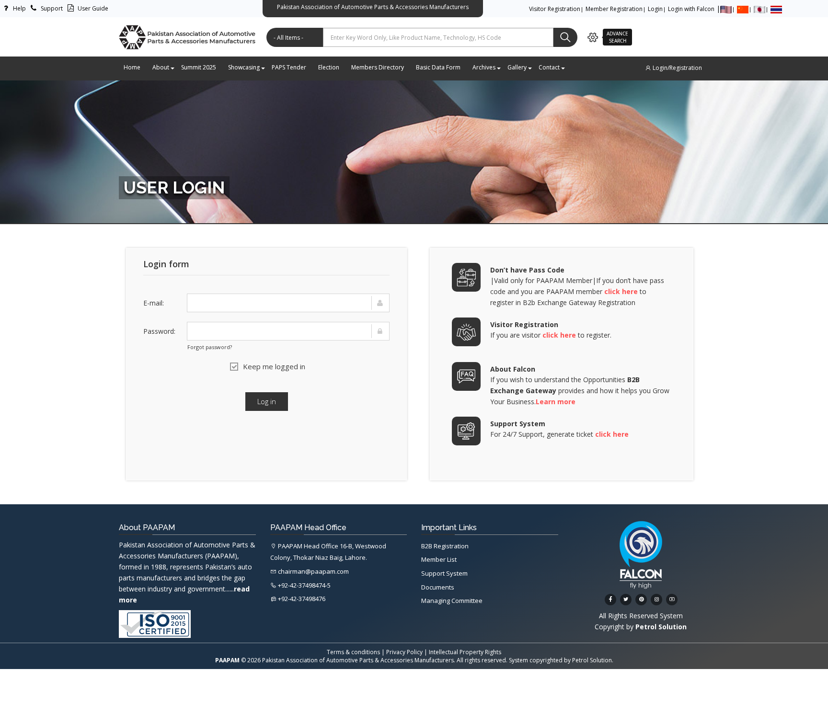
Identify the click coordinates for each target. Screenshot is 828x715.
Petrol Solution (592, 660)
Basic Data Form (438, 67)
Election (328, 67)
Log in (266, 401)
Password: (159, 331)
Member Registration (614, 9)
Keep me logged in (274, 366)
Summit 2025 (198, 67)
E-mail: (153, 302)
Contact (549, 67)
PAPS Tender (289, 67)
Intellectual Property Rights (465, 652)
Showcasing (244, 67)
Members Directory (377, 67)
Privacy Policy (404, 652)
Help (19, 8)
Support (51, 8)
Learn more (555, 401)
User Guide (92, 8)
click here (621, 291)
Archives (483, 67)
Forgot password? (209, 347)
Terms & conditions (353, 652)
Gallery (517, 67)
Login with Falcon (691, 9)
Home (132, 67)
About (160, 67)
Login (655, 9)
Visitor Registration (554, 9)
